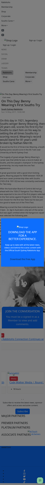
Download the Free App (22, 259)
